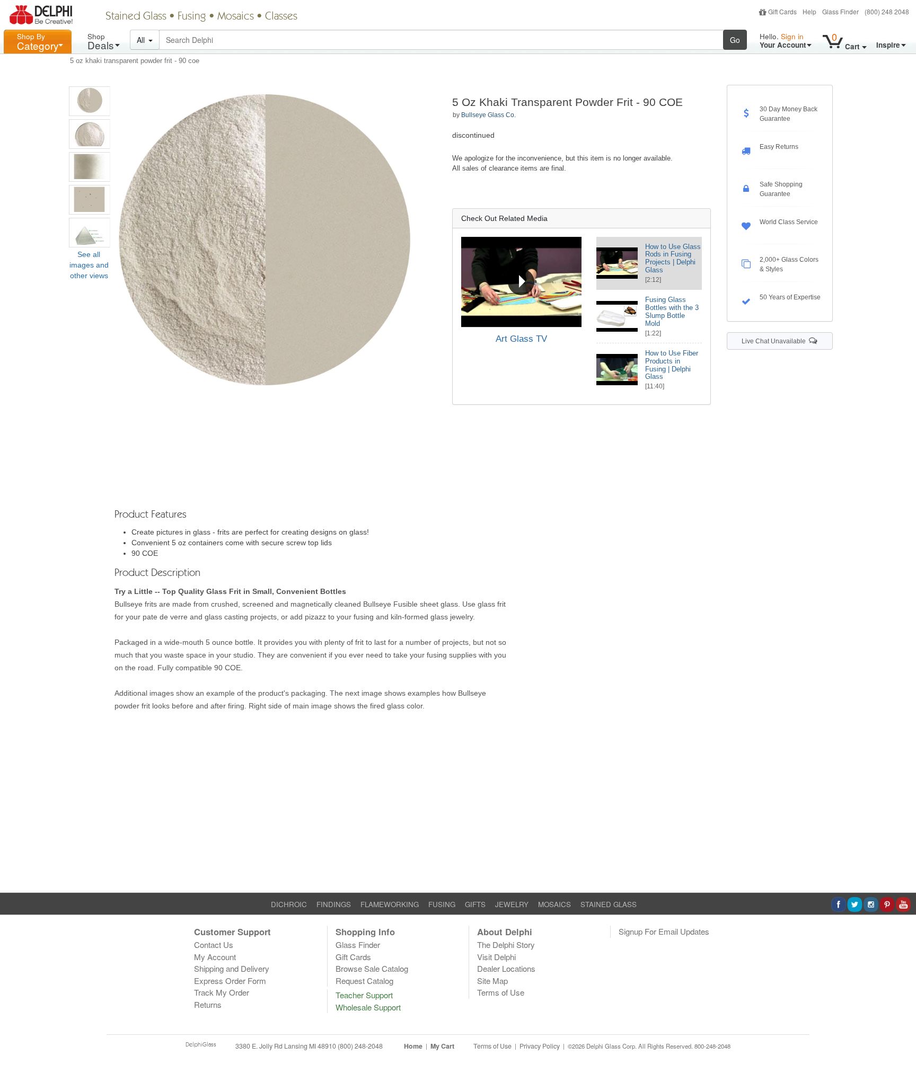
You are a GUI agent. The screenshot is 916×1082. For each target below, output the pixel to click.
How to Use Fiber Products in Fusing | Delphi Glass (671, 365)
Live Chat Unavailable (775, 341)
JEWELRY (512, 904)
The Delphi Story (506, 944)
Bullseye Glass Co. (488, 115)
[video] (521, 282)
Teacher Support (364, 994)
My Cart (442, 1046)
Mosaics (235, 17)
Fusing (192, 17)
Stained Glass (135, 17)
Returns (208, 1004)
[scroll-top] (900, 1051)
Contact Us (213, 944)
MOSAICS (554, 904)
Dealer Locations (506, 968)
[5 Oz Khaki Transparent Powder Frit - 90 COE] (89, 101)
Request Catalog (364, 980)
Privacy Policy (539, 1046)
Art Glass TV (521, 339)
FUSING (441, 904)
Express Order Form (230, 980)
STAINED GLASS (608, 904)
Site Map (492, 980)
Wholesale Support (368, 1007)
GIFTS (475, 904)
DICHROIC (289, 904)
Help (809, 11)
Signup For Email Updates (664, 931)
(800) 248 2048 (887, 11)
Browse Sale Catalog (372, 968)
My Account (215, 956)
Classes (281, 17)
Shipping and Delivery (231, 968)
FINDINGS (333, 904)
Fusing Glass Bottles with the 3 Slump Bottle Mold (672, 311)
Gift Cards (782, 11)
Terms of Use (500, 992)
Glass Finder (840, 11)
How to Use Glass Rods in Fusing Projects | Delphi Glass (673, 258)
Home (413, 1046)
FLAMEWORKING (389, 904)
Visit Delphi (496, 956)
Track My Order (221, 992)
